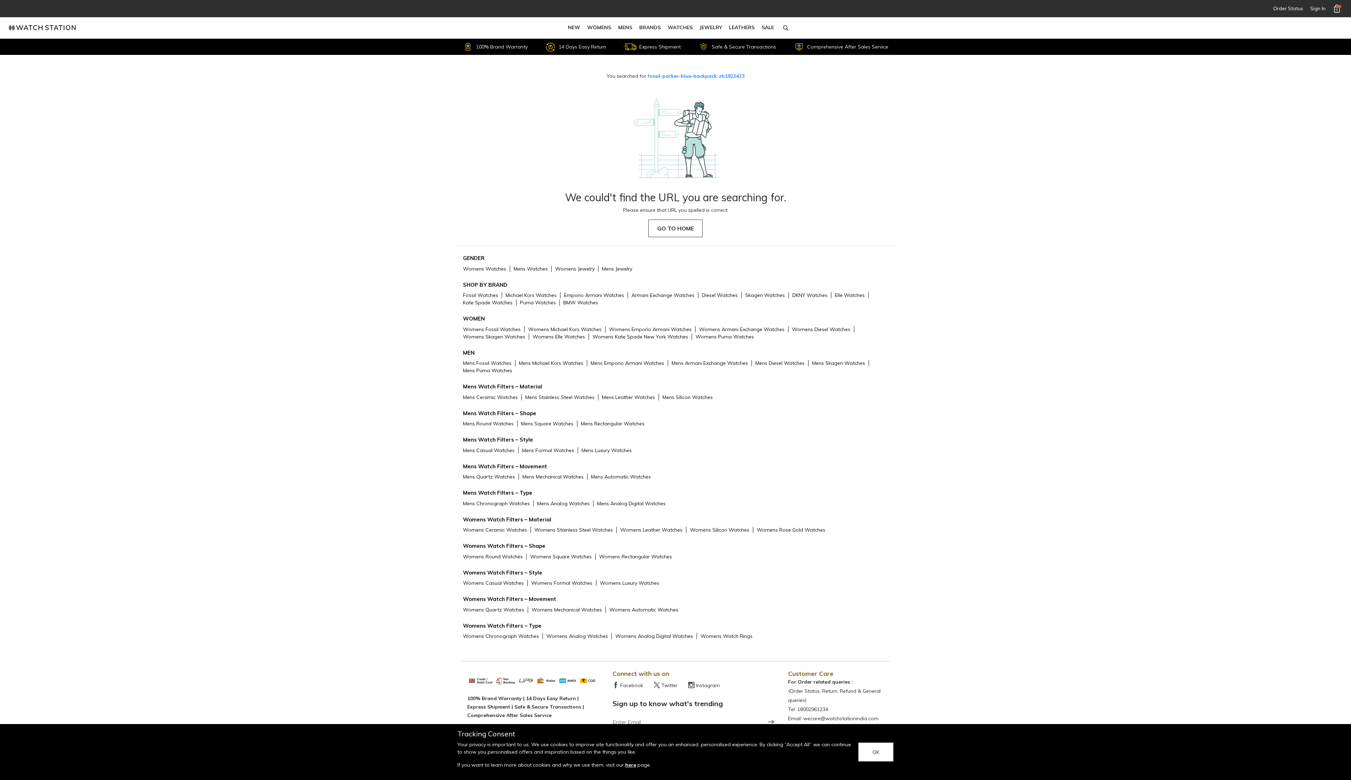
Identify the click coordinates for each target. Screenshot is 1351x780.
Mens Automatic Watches (621, 477)
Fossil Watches (480, 295)
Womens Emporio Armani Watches (650, 329)
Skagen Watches (765, 295)
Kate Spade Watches (488, 302)
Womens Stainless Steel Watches (573, 530)
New (574, 27)
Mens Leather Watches (628, 397)
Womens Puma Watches (725, 337)
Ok (876, 752)
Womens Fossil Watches (492, 329)
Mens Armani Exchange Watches (710, 363)
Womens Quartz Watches (493, 610)
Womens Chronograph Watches (501, 636)
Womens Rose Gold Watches (791, 530)
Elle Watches (850, 295)
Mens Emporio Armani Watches (627, 363)
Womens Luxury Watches (629, 583)
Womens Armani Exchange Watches (742, 329)
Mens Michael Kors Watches (551, 363)
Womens (599, 27)
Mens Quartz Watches (489, 477)
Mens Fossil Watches (487, 363)
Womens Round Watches (493, 556)
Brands (650, 27)
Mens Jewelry (617, 269)
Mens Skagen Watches (838, 363)
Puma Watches (538, 302)
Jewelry (711, 27)
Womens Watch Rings (726, 636)
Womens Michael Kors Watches (565, 329)
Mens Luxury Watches (607, 450)
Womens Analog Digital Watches (654, 636)
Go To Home (675, 228)
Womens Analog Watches (577, 636)
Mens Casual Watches (489, 450)
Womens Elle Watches (559, 337)
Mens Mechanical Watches (553, 477)
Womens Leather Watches (651, 530)
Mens (625, 27)
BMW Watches (580, 302)
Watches (680, 27)
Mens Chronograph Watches (496, 503)
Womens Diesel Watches (821, 329)
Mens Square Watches (547, 423)
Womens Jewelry (575, 269)
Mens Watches (531, 269)
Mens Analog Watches (563, 503)
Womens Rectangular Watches (635, 556)
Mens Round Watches (488, 423)
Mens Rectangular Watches (613, 423)
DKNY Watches (809, 295)
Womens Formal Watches (561, 583)
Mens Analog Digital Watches (631, 503)
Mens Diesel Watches (780, 363)
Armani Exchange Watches (663, 295)
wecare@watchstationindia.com (841, 718)
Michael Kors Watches (531, 295)
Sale (768, 27)
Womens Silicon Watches (719, 530)
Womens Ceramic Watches (495, 530)
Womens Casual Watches (493, 583)
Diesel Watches (720, 295)
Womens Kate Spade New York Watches (640, 337)
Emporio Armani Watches (594, 295)
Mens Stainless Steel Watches (560, 397)
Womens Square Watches (561, 556)
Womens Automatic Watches (643, 610)
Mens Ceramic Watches (490, 397)
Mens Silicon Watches (687, 397)
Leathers (742, 27)
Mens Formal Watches (548, 450)
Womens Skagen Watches (494, 337)
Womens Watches (484, 269)
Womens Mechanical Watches (567, 610)
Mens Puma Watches (487, 370)
